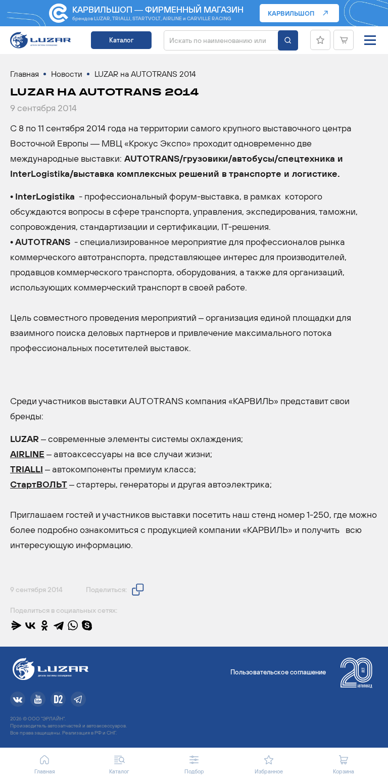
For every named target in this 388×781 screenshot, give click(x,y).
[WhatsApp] (73, 625)
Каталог (121, 40)
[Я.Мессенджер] (16, 625)
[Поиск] (288, 40)
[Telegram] (59, 625)
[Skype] (87, 625)
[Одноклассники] (44, 625)
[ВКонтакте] (30, 625)
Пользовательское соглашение (278, 672)
